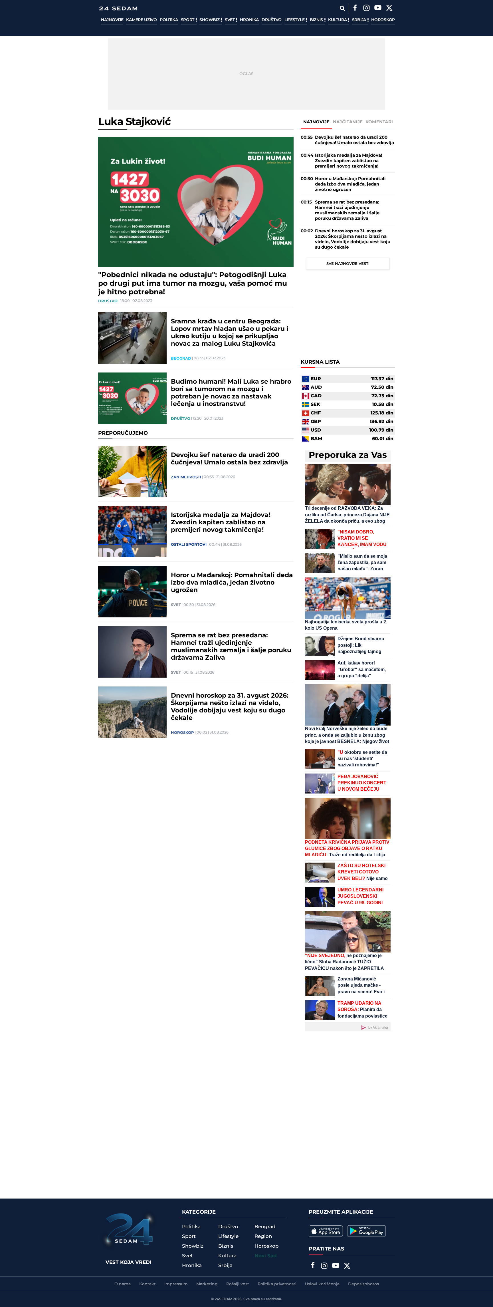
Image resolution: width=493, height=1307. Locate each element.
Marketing (207, 1284)
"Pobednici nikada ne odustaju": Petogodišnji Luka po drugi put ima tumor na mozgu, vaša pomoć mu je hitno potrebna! (192, 284)
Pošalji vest (237, 1284)
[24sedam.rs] (118, 8)
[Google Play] (366, 1231)
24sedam (223, 1299)
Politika (169, 20)
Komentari (379, 122)
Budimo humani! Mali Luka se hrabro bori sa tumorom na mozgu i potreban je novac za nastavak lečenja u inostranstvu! (231, 393)
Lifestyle (295, 20)
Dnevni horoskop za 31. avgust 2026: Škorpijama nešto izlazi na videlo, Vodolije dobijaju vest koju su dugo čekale (229, 707)
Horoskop (383, 20)
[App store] (326, 1231)
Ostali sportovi (189, 544)
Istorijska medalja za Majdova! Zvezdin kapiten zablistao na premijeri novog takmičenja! (220, 522)
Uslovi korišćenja (322, 1284)
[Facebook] (355, 8)
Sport (188, 20)
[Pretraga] (342, 8)
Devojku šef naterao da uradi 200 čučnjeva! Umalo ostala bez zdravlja (229, 459)
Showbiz (210, 20)
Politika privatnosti (277, 1284)
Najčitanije (348, 122)
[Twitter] (389, 8)
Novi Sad (265, 1256)
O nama (122, 1284)
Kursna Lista (320, 362)
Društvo (272, 20)
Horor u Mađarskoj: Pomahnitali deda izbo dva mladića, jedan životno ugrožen (232, 583)
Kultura (338, 20)
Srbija (359, 20)
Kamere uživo (141, 20)
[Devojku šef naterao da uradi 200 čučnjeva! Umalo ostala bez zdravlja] (132, 471)
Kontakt (147, 1284)
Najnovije (112, 20)
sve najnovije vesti (347, 264)
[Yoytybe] (377, 8)
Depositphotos (363, 1284)
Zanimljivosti (186, 477)
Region (263, 1236)
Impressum (176, 1284)
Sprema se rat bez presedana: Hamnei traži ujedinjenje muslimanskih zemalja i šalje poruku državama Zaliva (231, 647)
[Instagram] (366, 8)
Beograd (181, 358)
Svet (230, 20)
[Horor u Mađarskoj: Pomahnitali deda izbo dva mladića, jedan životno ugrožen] (132, 591)
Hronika (249, 20)
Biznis (317, 20)
